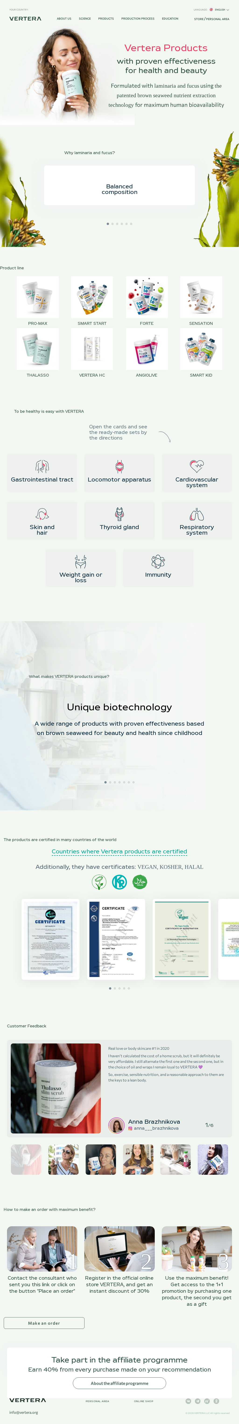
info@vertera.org (23, 1412)
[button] (108, 224)
